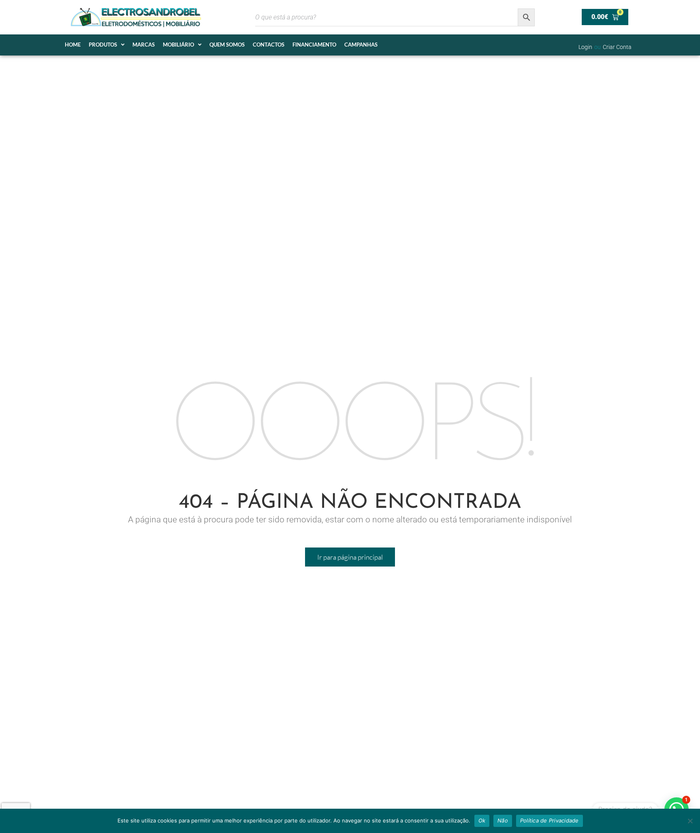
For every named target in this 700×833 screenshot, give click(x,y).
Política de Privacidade (549, 820)
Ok (482, 820)
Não (502, 820)
